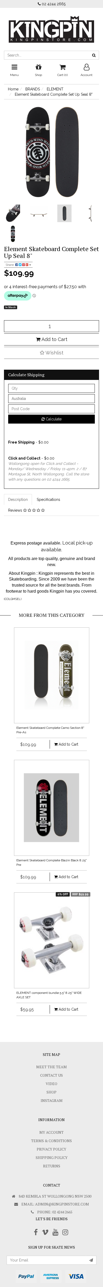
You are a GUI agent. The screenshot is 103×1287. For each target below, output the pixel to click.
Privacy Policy (51, 1149)
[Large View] (13, 213)
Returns (51, 1165)
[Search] (94, 55)
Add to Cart (53, 339)
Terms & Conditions (51, 1140)
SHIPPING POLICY (52, 1157)
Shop (51, 1092)
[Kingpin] (51, 25)
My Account (51, 1132)
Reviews (15, 510)
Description (18, 499)
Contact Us (51, 1075)
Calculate (53, 419)
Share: (10, 265)
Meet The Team (51, 1066)
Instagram (52, 1100)
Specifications (48, 499)
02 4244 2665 (53, 4)
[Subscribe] (91, 1260)
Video (51, 1083)
